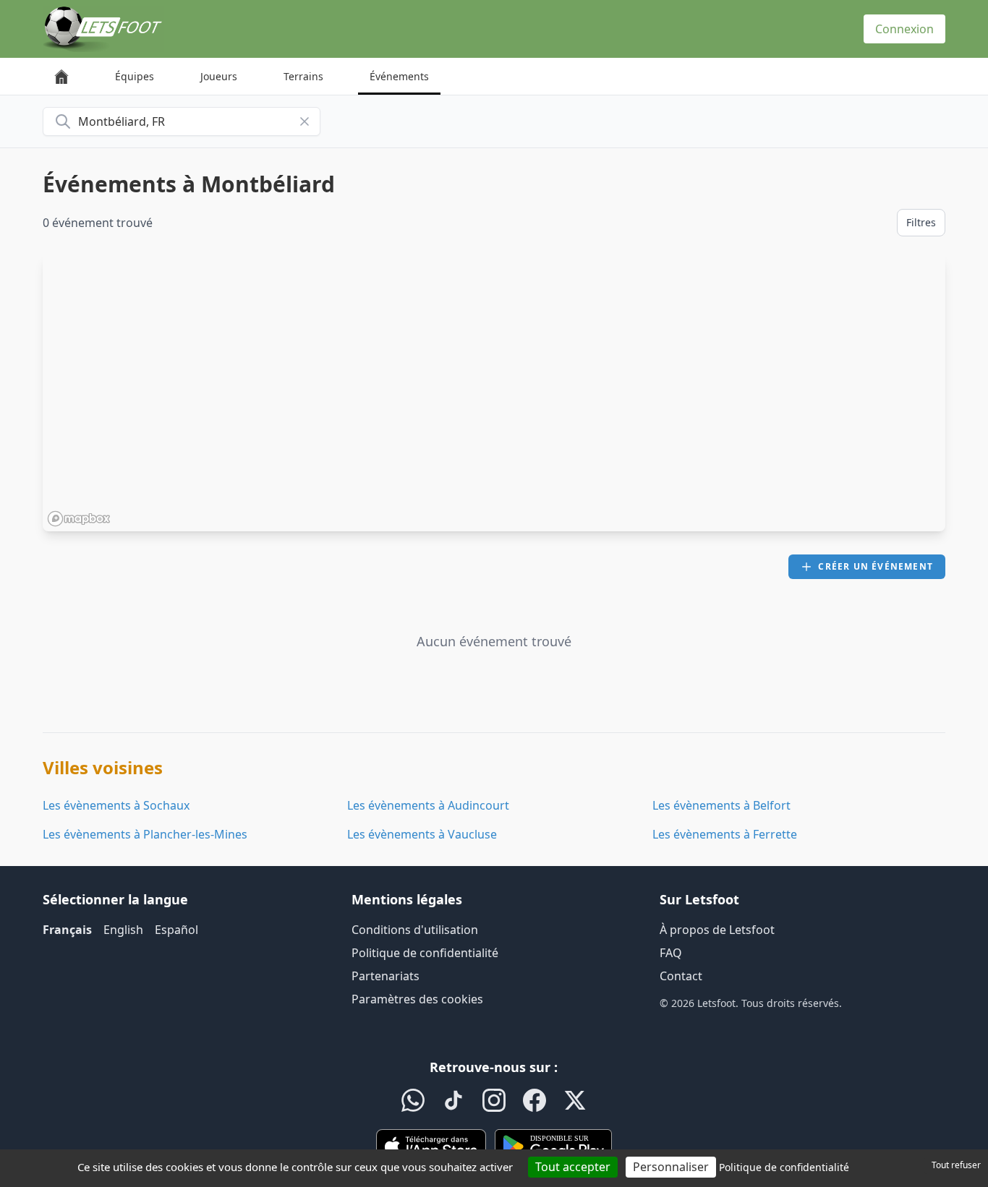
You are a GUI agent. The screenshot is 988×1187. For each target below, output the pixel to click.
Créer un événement (875, 566)
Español (176, 930)
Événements (399, 76)
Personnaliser (671, 1167)
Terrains (303, 76)
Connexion (904, 29)
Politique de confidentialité (425, 953)
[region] (494, 392)
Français (67, 930)
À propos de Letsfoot (717, 930)
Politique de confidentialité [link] (784, 1167)
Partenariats (386, 976)
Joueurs (218, 76)
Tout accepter (572, 1167)
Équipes (134, 76)
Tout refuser (956, 1165)
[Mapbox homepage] (79, 518)
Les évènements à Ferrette (724, 834)
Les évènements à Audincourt (428, 805)
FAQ (671, 953)
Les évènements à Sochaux (116, 805)
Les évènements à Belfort (721, 805)
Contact (681, 976)
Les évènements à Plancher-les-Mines (145, 834)
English (123, 930)
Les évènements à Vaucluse (422, 834)
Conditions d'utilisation (415, 930)
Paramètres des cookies (417, 999)
